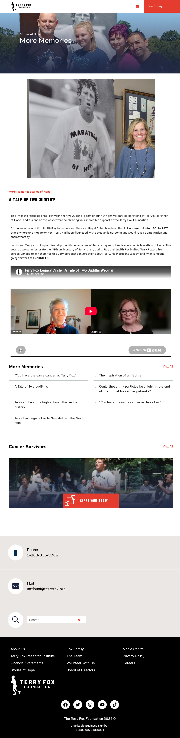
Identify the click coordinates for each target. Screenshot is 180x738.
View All (168, 366)
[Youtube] (102, 704)
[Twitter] (77, 704)
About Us (18, 649)
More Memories (19, 191)
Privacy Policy (133, 656)
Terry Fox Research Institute (33, 656)
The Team (74, 656)
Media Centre (133, 649)
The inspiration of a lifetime (119, 375)
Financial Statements (27, 663)
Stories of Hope (40, 191)
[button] (137, 6)
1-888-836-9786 (42, 555)
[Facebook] (65, 704)
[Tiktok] (114, 704)
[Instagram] (90, 704)
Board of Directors (81, 670)
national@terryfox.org (46, 589)
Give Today (154, 6)
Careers (129, 663)
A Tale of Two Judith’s (31, 386)
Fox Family (75, 649)
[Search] (79, 619)
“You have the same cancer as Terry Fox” (45, 375)
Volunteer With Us (81, 663)
